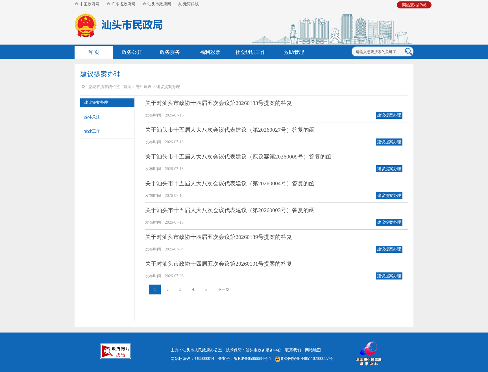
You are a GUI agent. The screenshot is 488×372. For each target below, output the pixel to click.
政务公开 (132, 52)
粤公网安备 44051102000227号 (306, 358)
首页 (127, 87)
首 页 (93, 52)
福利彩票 (210, 52)
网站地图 (313, 350)
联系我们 (293, 350)
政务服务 (170, 52)
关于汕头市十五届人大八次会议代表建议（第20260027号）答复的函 (230, 130)
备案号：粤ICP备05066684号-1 (244, 358)
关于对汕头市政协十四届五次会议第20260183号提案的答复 (218, 103)
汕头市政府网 (158, 4)
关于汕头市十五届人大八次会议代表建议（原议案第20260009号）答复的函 (238, 156)
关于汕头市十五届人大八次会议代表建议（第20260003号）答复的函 (230, 210)
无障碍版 (190, 4)
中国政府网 (89, 4)
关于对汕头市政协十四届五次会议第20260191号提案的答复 (218, 264)
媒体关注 (92, 117)
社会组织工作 (250, 52)
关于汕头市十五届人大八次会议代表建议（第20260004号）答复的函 (230, 183)
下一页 (223, 289)
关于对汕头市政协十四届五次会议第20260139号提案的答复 (218, 237)
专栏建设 (144, 87)
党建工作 (92, 131)
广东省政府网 (122, 4)
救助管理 (294, 52)
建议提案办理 (168, 87)
